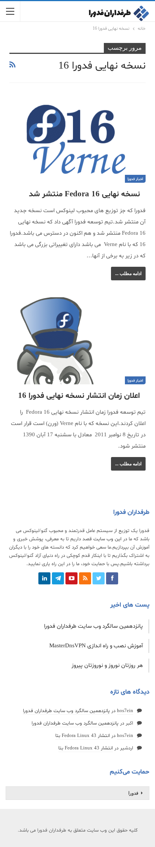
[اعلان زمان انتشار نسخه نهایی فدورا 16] (77, 341)
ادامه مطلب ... (128, 273)
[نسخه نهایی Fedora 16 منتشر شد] (77, 139)
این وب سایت (107, 539)
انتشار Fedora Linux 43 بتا (82, 735)
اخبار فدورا (135, 179)
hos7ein (125, 711)
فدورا (133, 793)
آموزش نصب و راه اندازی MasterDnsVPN (96, 646)
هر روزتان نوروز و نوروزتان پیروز (107, 666)
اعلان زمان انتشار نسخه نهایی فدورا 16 (79, 396)
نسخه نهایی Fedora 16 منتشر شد (84, 194)
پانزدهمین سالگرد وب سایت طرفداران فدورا (93, 626)
